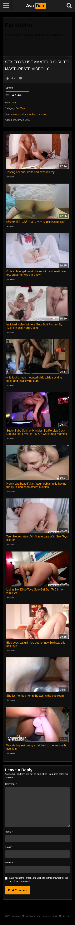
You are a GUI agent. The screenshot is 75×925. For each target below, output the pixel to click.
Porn (14, 102)
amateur (15, 114)
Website (9, 862)
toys (45, 114)
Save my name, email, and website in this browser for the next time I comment (38, 880)
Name (9, 831)
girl (22, 114)
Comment (11, 784)
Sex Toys (20, 108)
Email (8, 847)
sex (40, 114)
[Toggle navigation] (6, 6)
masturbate (31, 114)
